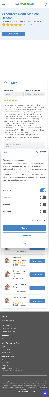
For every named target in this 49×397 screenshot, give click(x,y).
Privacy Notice (6, 360)
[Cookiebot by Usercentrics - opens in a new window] (36, 152)
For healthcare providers (9, 328)
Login (3, 346)
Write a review (13, 34)
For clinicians (6, 325)
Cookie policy (6, 365)
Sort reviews (8, 90)
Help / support (6, 349)
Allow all (24, 228)
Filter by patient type (32, 90)
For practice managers (8, 331)
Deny (24, 243)
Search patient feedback (9, 339)
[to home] (24, 4)
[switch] (43, 197)
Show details (37, 221)
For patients (5, 323)
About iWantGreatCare (8, 320)
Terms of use (5, 362)
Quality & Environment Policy (10, 368)
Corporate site (6, 352)
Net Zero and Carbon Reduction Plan (12, 371)
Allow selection (24, 236)
